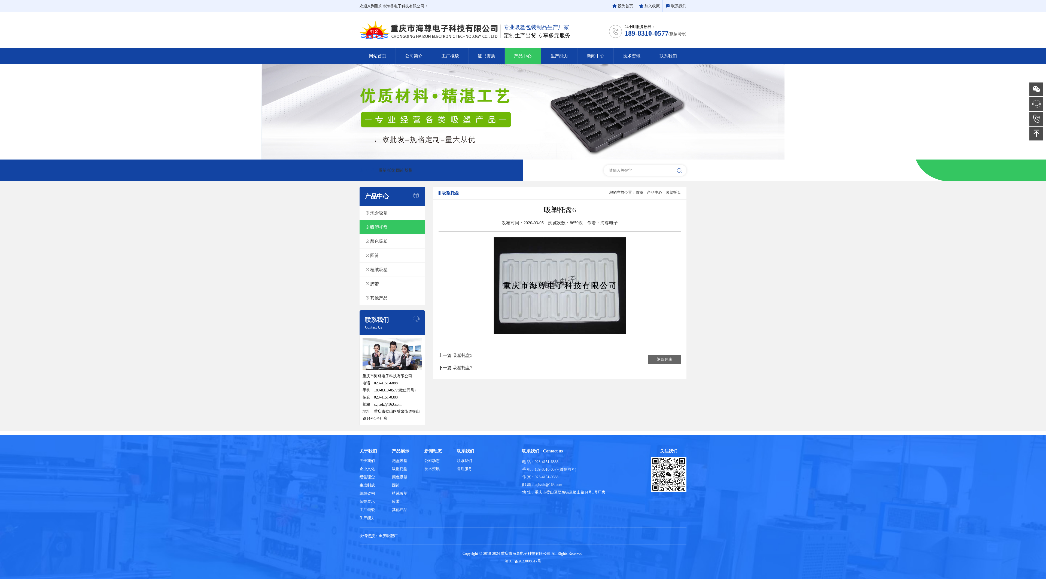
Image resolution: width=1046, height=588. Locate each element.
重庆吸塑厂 (388, 536)
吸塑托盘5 (462, 355)
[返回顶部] (1036, 133)
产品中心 (654, 193)
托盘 (391, 170)
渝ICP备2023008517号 (523, 561)
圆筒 (400, 170)
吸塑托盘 (673, 193)
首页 (639, 193)
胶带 (408, 170)
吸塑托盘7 (462, 367)
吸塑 (382, 170)
